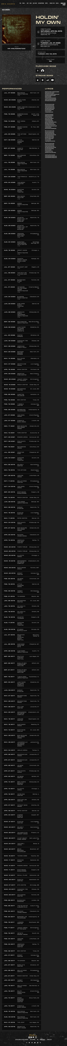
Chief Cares (35, 3)
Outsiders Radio (41, 3)
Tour (20, 3)
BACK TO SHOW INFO (6, 9)
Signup (64, 4)
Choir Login (63, 3)
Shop (27, 3)
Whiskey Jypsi (52, 3)
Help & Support (32, 1039)
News (31, 3)
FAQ (37, 1039)
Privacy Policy (42, 1039)
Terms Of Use (49, 1039)
